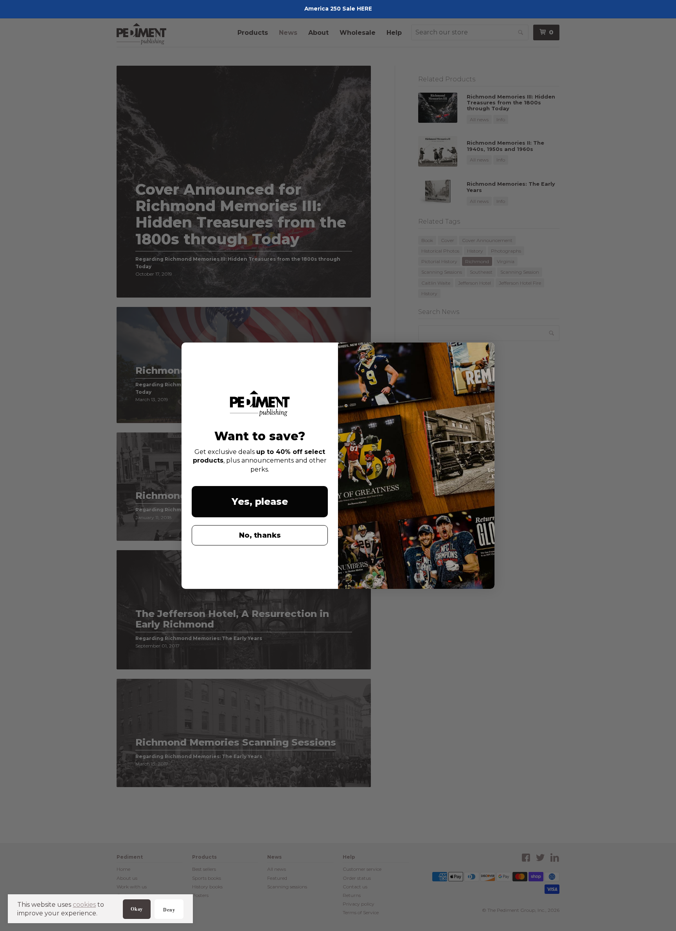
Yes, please (260, 501)
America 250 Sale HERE (338, 8)
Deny (169, 910)
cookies (84, 904)
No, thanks (260, 535)
